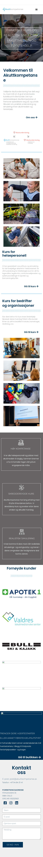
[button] (36, 9)
